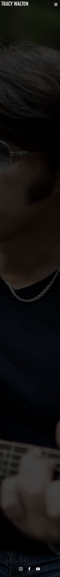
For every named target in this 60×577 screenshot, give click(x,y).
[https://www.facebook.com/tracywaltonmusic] (29, 569)
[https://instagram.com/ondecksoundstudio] (21, 569)
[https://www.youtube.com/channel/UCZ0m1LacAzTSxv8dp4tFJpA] (38, 569)
